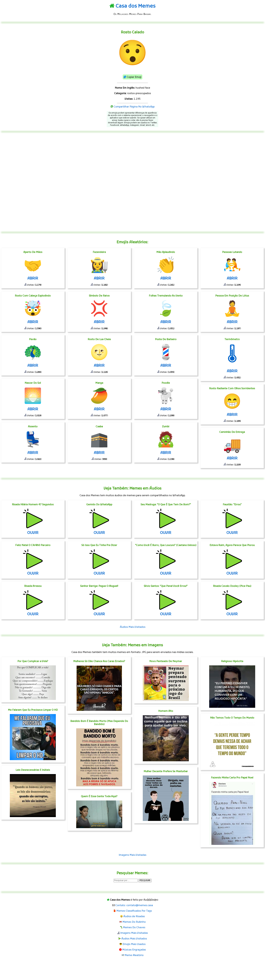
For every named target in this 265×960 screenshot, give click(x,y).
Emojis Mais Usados (134, 944)
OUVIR (32, 532)
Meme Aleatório (134, 955)
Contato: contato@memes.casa (134, 905)
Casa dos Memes (136, 6)
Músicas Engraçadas (134, 949)
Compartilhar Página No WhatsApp (134, 106)
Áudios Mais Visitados (132, 627)
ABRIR (32, 278)
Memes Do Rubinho (134, 922)
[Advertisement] (132, 182)
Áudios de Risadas (134, 916)
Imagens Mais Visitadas (132, 855)
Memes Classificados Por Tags (134, 911)
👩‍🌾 (99, 266)
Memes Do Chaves (134, 927)
